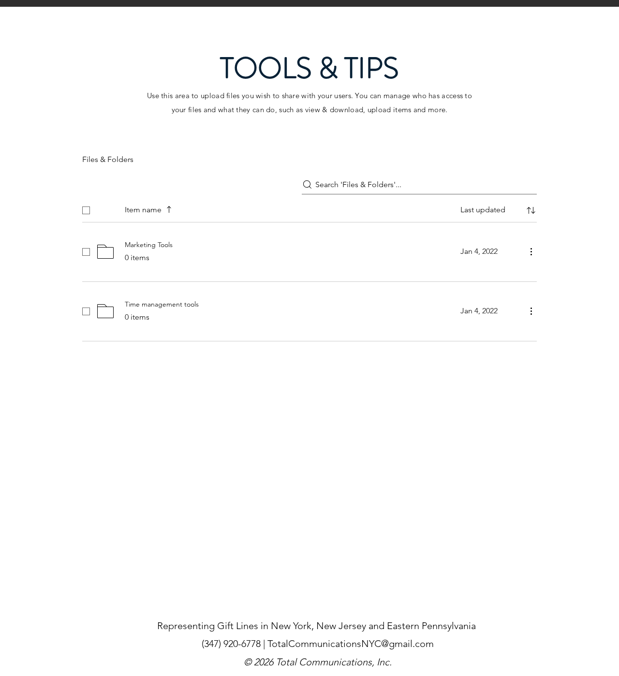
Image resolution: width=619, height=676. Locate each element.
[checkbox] (86, 210)
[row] (309, 208)
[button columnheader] (531, 210)
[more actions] (531, 251)
